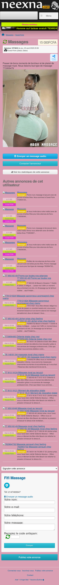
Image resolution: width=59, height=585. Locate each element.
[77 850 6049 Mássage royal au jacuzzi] (22, 408)
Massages (9, 35)
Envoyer (29, 545)
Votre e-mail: (12, 507)
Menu (48, 16)
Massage (21, 208)
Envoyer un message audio (31, 156)
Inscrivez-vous (28, 570)
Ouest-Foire (19, 35)
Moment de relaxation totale (37, 392)
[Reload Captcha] (7, 536)
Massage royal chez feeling (37, 428)
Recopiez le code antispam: (21, 533)
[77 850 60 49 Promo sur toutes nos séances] (25, 275)
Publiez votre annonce (29, 557)
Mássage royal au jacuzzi (36, 374)
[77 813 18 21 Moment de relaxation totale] (24, 390)
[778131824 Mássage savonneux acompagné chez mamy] (30, 297)
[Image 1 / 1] (30, 107)
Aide (16, 580)
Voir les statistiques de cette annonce (31, 172)
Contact (30, 575)
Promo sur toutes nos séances (34, 279)
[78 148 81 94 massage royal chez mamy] (23, 354)
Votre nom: (11, 499)
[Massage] (8, 209)
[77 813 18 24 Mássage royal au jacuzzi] (23, 372)
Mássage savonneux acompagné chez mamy (33, 302)
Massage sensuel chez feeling (34, 448)
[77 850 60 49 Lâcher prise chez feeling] (23, 318)
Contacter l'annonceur (30, 163)
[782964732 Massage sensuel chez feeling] (24, 444)
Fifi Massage (14, 477)
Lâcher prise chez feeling (36, 321)
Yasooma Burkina (36, 580)
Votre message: (13, 522)
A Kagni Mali (24, 580)
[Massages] (9, 192)
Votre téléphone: (14, 515)
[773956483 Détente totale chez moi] (21, 336)
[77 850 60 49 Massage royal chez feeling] (24, 426)
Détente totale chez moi (34, 339)
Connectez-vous (14, 570)
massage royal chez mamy (36, 356)
